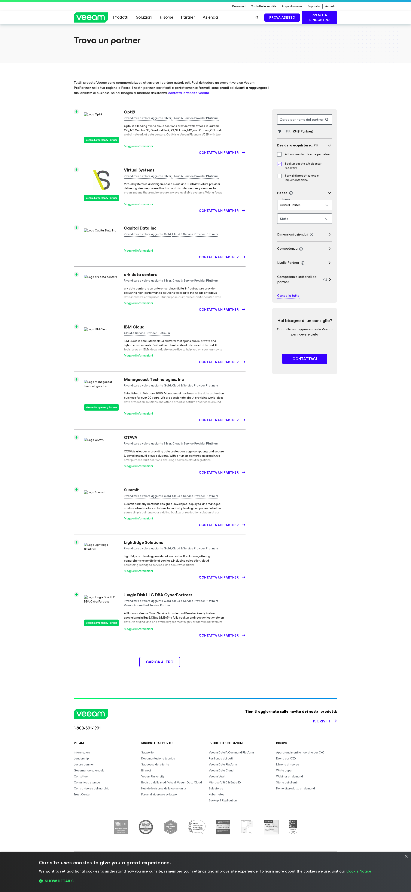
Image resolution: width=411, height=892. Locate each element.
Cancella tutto (288, 295)
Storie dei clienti (287, 782)
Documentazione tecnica (158, 758)
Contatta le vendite (264, 6)
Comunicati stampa (87, 782)
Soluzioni (144, 17)
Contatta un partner (219, 152)
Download (239, 6)
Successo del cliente (155, 764)
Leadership (81, 758)
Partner (188, 17)
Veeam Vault (217, 776)
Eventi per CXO (286, 758)
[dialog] (205, 872)
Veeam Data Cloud (221, 770)
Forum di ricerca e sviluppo (159, 794)
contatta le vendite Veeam (188, 93)
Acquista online (292, 6)
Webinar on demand (289, 776)
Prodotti (120, 17)
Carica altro (159, 662)
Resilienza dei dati (221, 758)
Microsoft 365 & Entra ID (225, 782)
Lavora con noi (84, 764)
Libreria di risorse (287, 764)
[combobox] (304, 205)
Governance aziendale (89, 770)
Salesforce (216, 788)
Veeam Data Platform (223, 764)
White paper (284, 770)
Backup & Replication (223, 800)
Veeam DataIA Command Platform (231, 752)
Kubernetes (216, 794)
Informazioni (82, 752)
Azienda (210, 17)
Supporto (314, 6)
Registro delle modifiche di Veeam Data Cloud (171, 782)
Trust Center (82, 794)
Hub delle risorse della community (163, 788)
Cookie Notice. (359, 871)
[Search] (257, 17)
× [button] (406, 856)
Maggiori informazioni (138, 146)
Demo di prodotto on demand (295, 788)
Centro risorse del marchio (91, 788)
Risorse (166, 17)
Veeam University (152, 776)
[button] (205, 881)
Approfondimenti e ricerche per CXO (300, 752)
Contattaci (81, 776)
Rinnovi (146, 770)
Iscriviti (321, 721)
